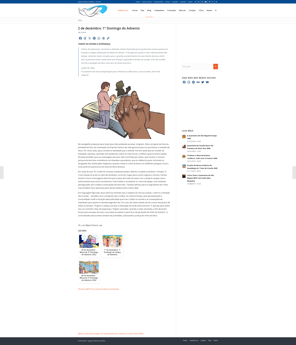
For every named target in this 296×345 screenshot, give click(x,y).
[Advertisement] (127, 315)
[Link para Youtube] (205, 1)
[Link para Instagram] (202, 1)
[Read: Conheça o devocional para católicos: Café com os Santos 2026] (184, 156)
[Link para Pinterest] (209, 1)
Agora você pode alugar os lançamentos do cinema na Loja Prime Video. (111, 333)
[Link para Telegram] (216, 1)
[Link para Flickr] (212, 1)
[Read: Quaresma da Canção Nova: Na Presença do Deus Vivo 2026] (184, 146)
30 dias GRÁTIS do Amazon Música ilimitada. (98, 289)
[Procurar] (216, 10)
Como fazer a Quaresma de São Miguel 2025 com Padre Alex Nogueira (200, 178)
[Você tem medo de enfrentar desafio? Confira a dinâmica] (2, 172)
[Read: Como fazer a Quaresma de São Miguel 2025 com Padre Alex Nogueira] (184, 176)
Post (80, 20)
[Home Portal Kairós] (92, 10)
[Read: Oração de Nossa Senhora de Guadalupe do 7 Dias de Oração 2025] (184, 166)
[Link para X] (198, 1)
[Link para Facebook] (195, 1)
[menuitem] (138, 1)
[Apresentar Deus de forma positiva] (294, 172)
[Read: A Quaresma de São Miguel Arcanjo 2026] (184, 137)
